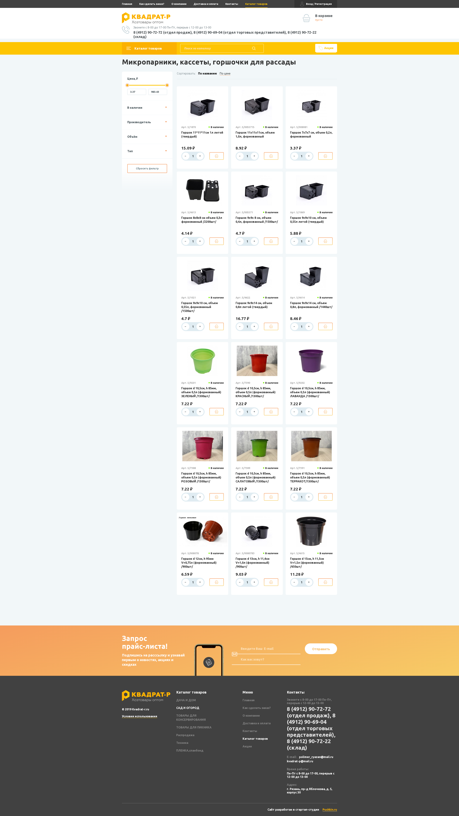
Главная (127, 4)
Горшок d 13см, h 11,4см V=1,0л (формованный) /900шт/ (252, 562)
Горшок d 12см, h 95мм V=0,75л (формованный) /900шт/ (199, 562)
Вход (309, 4)
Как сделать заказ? (151, 4)
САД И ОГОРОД (187, 707)
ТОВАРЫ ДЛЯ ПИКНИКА (194, 727)
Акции (328, 48)
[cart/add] (216, 156)
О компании (178, 4)
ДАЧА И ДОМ (186, 700)
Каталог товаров (256, 4)
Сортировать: (186, 73)
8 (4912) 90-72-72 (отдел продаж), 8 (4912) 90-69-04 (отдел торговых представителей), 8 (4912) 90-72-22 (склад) (224, 34)
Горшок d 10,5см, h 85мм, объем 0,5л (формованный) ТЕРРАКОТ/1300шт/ (310, 477)
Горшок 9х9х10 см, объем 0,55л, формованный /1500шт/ (199, 306)
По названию (207, 73)
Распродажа (185, 735)
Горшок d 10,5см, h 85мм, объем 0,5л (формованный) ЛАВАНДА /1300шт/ (310, 392)
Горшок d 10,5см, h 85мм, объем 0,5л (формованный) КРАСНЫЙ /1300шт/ (256, 392)
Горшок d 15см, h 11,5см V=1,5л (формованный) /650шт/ (307, 562)
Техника (182, 742)
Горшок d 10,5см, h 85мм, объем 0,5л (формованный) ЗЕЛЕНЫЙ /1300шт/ (201, 392)
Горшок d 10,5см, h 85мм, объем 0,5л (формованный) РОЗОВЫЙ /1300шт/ (201, 477)
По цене (225, 73)
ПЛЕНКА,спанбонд (189, 750)
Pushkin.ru (330, 809)
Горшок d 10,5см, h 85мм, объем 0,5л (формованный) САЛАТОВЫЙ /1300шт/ (256, 477)
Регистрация (323, 4)
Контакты (231, 4)
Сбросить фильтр (147, 168)
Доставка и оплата (206, 4)
